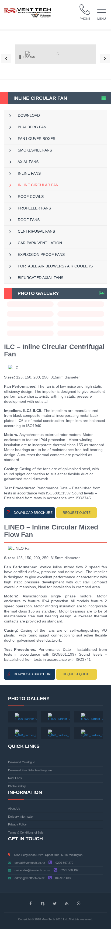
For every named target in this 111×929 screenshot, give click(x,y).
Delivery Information (21, 816)
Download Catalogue (21, 762)
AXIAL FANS (28, 162)
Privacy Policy (17, 824)
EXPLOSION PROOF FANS (41, 254)
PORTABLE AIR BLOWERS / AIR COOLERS (55, 266)
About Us (14, 808)
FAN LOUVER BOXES (36, 138)
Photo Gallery (17, 786)
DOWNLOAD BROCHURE (33, 513)
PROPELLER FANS (34, 208)
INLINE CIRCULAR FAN (37, 185)
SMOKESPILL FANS (34, 150)
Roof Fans (15, 778)
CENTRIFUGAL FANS (36, 231)
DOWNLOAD (28, 115)
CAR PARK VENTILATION (39, 243)
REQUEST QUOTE (77, 513)
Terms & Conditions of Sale (25, 832)
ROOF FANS (28, 220)
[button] (6, 58)
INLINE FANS (29, 173)
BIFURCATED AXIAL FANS (40, 278)
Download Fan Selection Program (30, 770)
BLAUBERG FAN (31, 127)
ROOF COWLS (30, 196)
